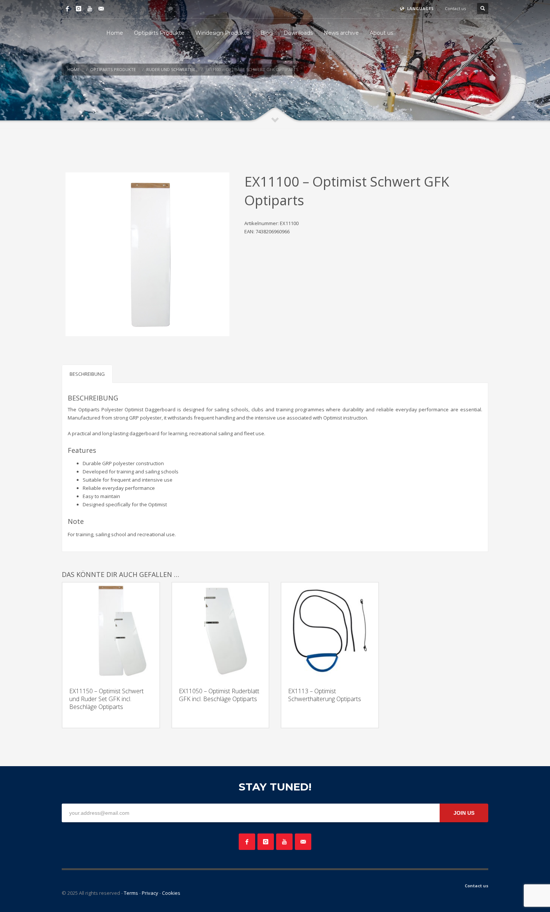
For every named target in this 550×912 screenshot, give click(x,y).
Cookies (171, 893)
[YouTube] (89, 8)
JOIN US (463, 813)
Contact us (455, 8)
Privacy (150, 893)
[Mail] (101, 8)
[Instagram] (78, 8)
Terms (131, 893)
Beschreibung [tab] (87, 374)
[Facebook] (67, 8)
